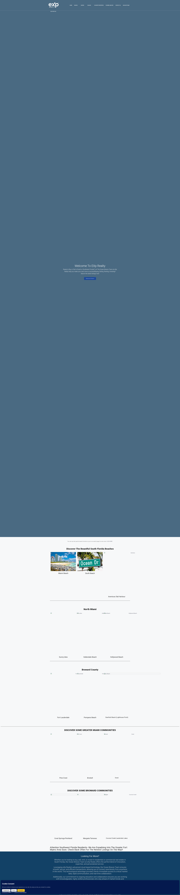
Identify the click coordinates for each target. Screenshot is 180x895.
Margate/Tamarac (90, 838)
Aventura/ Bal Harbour (116, 597)
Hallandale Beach (90, 657)
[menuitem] (52, 11)
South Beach (90, 573)
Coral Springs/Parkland (63, 838)
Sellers (89, 5)
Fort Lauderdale (63, 717)
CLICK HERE (110, 541)
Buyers (82, 5)
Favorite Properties (99, 5)
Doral (116, 778)
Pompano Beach (90, 717)
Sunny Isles (63, 657)
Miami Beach (63, 573)
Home (71, 5)
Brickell (90, 778)
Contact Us (118, 5)
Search (76, 5)
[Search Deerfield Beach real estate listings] (132, 694)
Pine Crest (63, 778)
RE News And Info (109, 5)
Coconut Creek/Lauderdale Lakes (117, 838)
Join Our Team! (126, 5)
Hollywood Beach (116, 657)
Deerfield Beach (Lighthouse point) (116, 717)
